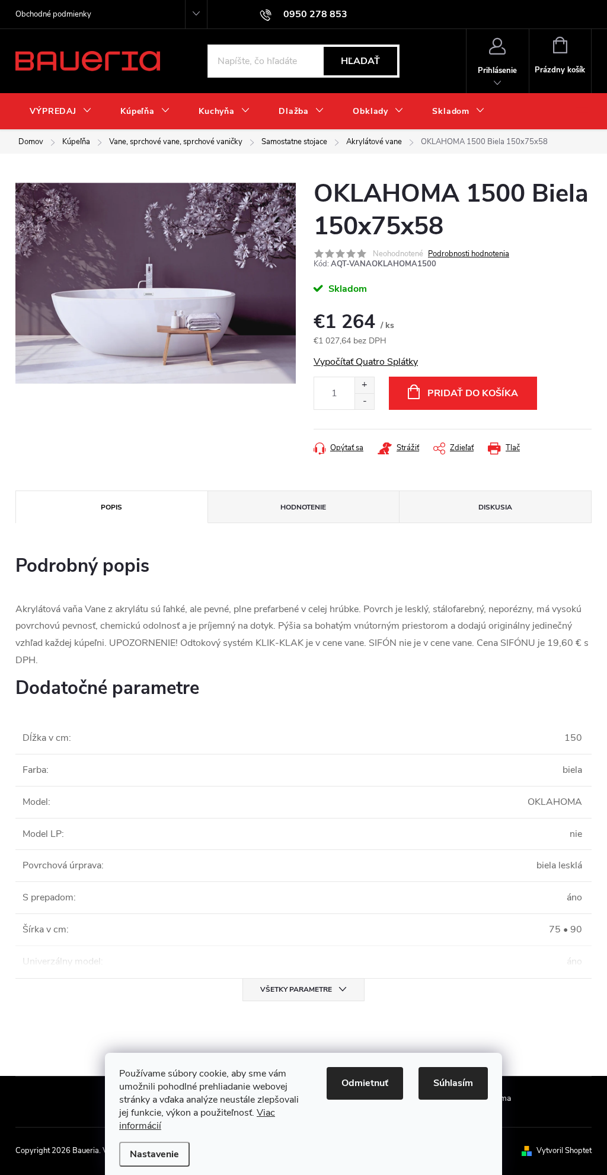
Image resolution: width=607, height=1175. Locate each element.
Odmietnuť (364, 1083)
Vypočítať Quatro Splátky (366, 361)
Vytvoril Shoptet (564, 1150)
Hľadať (360, 61)
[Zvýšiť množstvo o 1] (364, 385)
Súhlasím (453, 1083)
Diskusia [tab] (495, 507)
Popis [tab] (111, 507)
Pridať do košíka (472, 393)
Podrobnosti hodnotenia (468, 254)
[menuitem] (60, 111)
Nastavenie (154, 1154)
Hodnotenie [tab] (303, 507)
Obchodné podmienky (53, 14)
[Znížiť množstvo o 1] (364, 401)
